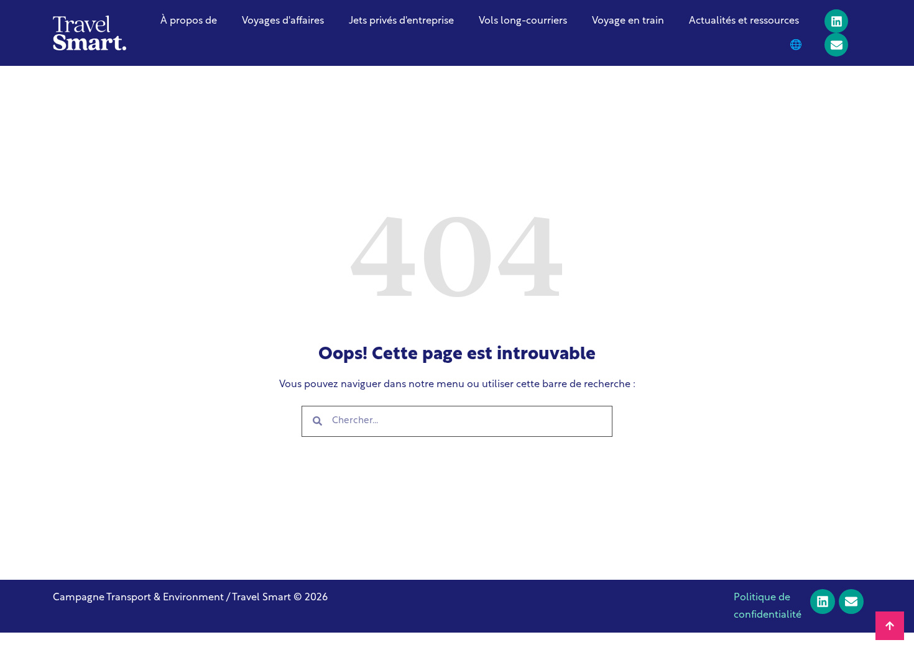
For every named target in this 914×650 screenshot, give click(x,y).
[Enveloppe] (836, 45)
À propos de (188, 21)
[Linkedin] (836, 21)
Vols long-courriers (523, 21)
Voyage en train (628, 21)
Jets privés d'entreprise (401, 21)
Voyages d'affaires (283, 21)
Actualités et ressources (744, 21)
